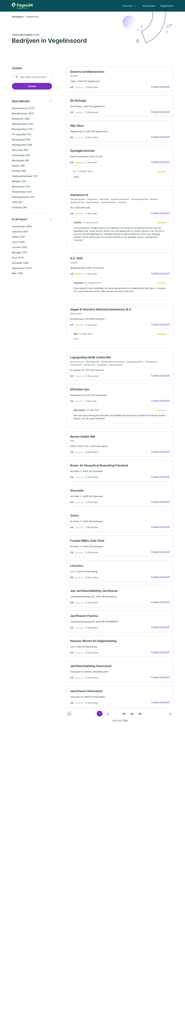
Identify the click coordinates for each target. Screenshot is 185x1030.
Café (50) (17, 202)
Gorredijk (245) (20, 262)
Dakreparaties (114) (22, 123)
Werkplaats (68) (20, 160)
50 (140, 713)
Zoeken (32, 86)
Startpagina (17, 16)
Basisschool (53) (21, 186)
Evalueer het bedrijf (160, 86)
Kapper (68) (18, 165)
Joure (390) (18, 242)
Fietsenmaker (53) (22, 191)
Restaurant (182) (21, 118)
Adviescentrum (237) (23, 108)
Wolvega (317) (19, 252)
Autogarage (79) (21, 155)
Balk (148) (17, 273)
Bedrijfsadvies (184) (23, 113)
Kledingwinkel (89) (22, 144)
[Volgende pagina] (170, 714)
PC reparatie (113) (22, 134)
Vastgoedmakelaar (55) (25, 176)
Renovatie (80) (20, 150)
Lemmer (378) (19, 247)
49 (132, 713)
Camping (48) (19, 207)
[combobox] (32, 77)
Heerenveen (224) (22, 268)
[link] (119, 79)
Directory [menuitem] (128, 5)
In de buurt (19, 219)
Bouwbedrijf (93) (21, 139)
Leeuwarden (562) (22, 226)
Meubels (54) (19, 181)
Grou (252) (18, 257)
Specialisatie (21, 101)
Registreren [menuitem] (167, 5)
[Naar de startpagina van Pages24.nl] (22, 6)
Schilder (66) (19, 170)
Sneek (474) (18, 236)
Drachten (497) (20, 231)
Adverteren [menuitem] (149, 5)
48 (123, 713)
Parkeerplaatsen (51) (23, 196)
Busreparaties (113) (22, 129)
